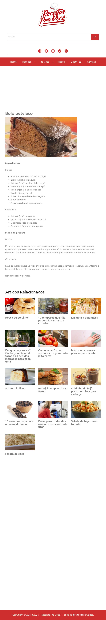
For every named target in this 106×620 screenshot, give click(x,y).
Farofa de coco (14, 453)
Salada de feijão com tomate (84, 422)
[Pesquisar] (95, 37)
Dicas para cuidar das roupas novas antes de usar (52, 424)
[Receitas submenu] (35, 62)
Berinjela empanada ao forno (52, 390)
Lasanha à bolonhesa (84, 317)
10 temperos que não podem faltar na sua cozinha (51, 320)
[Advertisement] (53, 87)
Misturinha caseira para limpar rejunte (83, 352)
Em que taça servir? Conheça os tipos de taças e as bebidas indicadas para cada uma (18, 356)
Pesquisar (10, 31)
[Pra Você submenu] (53, 62)
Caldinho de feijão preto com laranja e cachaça (83, 391)
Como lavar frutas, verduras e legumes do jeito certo (53, 353)
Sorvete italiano (15, 388)
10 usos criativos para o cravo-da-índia (19, 422)
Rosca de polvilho (16, 317)
